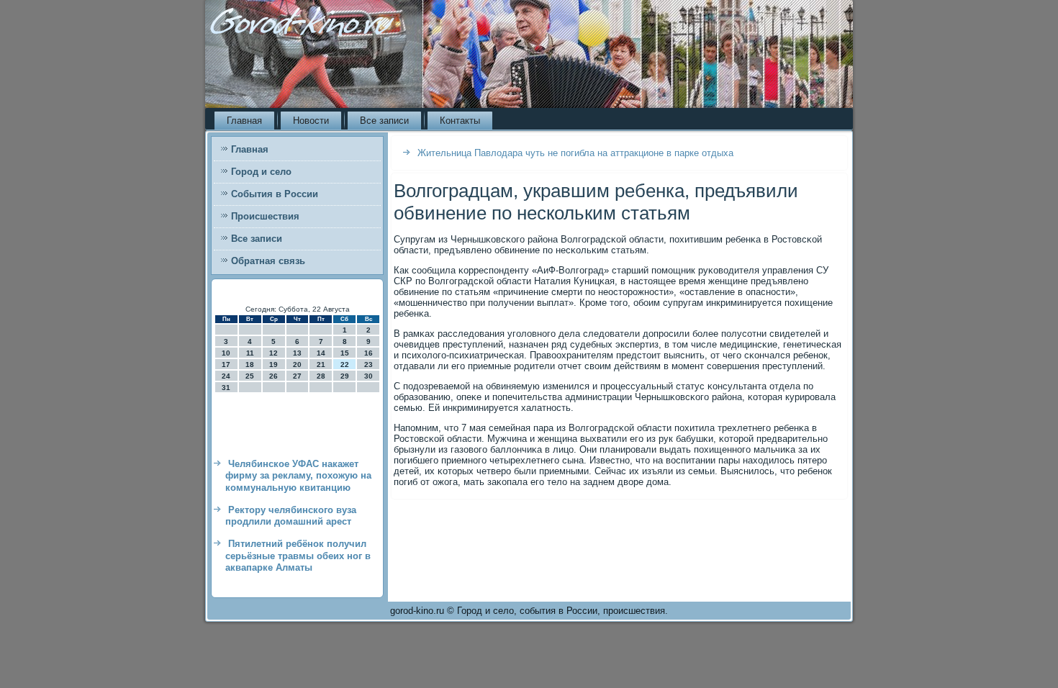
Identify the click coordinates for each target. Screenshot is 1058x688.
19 (273, 364)
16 (368, 353)
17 (226, 364)
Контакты (460, 120)
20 (297, 364)
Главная (244, 120)
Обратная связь (268, 260)
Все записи (384, 120)
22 (344, 364)
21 (321, 364)
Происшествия (265, 216)
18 (249, 364)
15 (344, 353)
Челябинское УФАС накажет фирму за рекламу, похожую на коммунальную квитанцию (298, 475)
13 (297, 353)
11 (250, 353)
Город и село (261, 171)
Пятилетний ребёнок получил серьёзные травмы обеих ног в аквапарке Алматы (298, 555)
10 (226, 353)
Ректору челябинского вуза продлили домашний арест (290, 515)
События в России (274, 194)
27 (297, 376)
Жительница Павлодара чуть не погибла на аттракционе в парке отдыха (575, 153)
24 (226, 376)
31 (226, 387)
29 (344, 376)
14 (321, 353)
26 (273, 376)
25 (249, 376)
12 (273, 353)
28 (321, 376)
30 (368, 376)
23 (368, 364)
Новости (311, 120)
